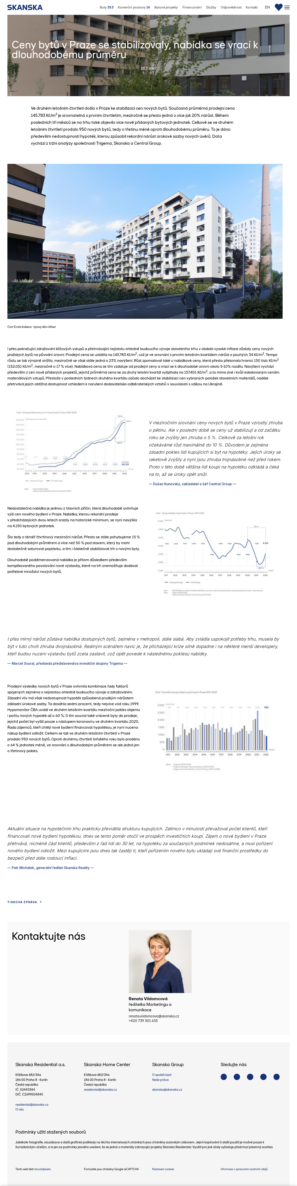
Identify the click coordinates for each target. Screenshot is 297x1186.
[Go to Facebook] (224, 1077)
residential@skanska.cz (31, 1105)
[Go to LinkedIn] (277, 1077)
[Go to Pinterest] (263, 1077)
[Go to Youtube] (250, 1077)
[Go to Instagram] (237, 1077)
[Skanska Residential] (27, 7)
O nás (19, 1109)
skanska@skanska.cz (167, 1090)
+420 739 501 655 (143, 1020)
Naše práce (160, 1080)
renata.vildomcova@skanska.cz (154, 1016)
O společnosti (161, 1075)
